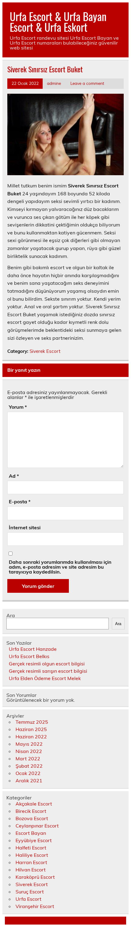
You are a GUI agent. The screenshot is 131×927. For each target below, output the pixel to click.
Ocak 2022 (28, 773)
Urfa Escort (28, 899)
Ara (10, 615)
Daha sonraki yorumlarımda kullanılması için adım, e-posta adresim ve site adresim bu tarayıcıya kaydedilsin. (60, 566)
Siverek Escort (45, 351)
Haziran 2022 (31, 736)
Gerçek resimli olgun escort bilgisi (47, 664)
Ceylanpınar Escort (37, 826)
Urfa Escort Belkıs (29, 656)
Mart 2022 (28, 758)
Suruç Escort (30, 892)
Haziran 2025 (31, 729)
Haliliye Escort (32, 855)
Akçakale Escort (34, 804)
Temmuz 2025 (32, 722)
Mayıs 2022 (29, 744)
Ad (14, 475)
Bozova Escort (32, 818)
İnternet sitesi (25, 527)
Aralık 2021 (29, 780)
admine (54, 83)
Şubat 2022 (29, 766)
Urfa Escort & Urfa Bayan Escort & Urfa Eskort (58, 21)
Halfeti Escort (31, 848)
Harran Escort (31, 862)
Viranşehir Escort (35, 906)
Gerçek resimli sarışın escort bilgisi (48, 671)
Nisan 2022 (29, 751)
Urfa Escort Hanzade (33, 649)
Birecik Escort (31, 811)
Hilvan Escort (31, 870)
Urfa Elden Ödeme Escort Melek (45, 678)
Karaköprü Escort (35, 877)
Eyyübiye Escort (34, 840)
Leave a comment (87, 83)
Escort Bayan (31, 833)
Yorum (18, 406)
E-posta (19, 501)
